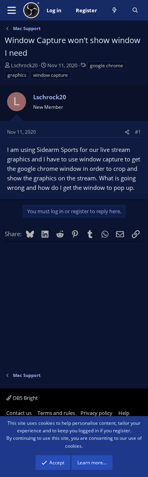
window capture (50, 75)
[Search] (135, 10)
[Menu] (11, 10)
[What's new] (114, 10)
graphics (16, 75)
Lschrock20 (24, 65)
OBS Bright (24, 397)
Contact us (19, 412)
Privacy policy (96, 412)
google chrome (106, 65)
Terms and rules (56, 412)
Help (123, 412)
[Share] (127, 132)
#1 (138, 132)
